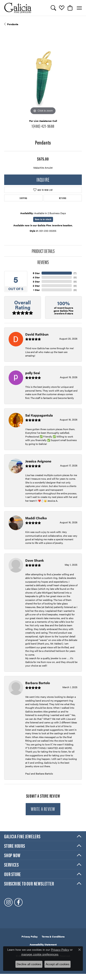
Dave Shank (34, 560)
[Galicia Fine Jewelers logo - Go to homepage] (17, 8)
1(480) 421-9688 (43, 125)
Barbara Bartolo (37, 682)
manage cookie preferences (39, 954)
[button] (53, 8)
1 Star (36, 290)
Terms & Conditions (53, 936)
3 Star (36, 281)
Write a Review (43, 808)
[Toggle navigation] (79, 8)
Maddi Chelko (36, 518)
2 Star (36, 286)
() (74, 273)
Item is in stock (43, 219)
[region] (43, 77)
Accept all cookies (57, 964)
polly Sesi (32, 372)
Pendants (12, 24)
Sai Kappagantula (39, 415)
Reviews (43, 262)
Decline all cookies (29, 964)
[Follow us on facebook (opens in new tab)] (18, 902)
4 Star (36, 277)
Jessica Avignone (38, 461)
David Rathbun (36, 334)
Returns (63, 198)
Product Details (43, 250)
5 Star (36, 273)
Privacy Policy (30, 936)
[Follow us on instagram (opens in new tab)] (8, 902)
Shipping (23, 198)
